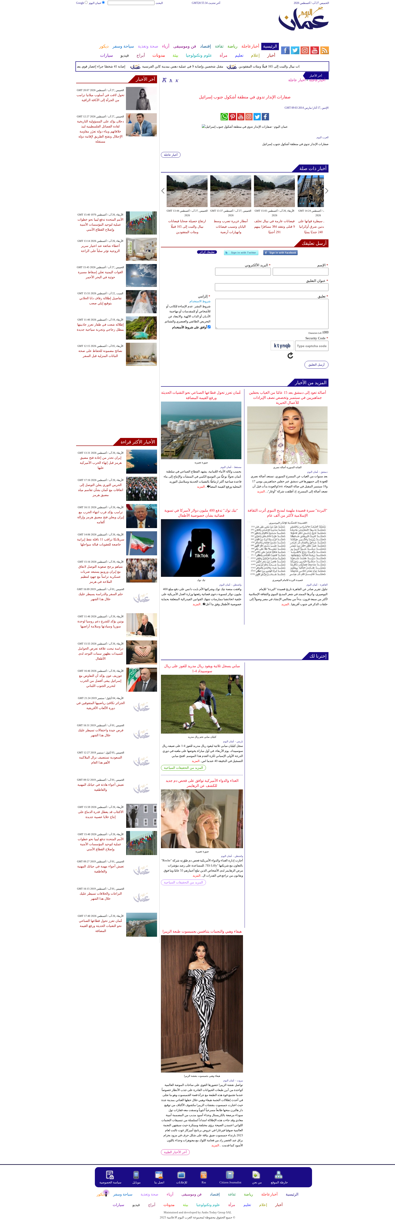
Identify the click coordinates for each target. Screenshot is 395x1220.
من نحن (257, 1182)
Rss (204, 1182)
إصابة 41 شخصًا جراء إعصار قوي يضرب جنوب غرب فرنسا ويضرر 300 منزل (91, 66)
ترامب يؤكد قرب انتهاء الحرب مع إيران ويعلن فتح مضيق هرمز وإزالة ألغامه (100, 517)
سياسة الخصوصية (110, 1182)
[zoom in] (164, 80)
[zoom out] (176, 80)
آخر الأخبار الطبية (175, 1152)
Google (80, 3)
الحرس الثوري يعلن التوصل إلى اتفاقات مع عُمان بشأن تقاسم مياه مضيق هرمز (100, 490)
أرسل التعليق (316, 364)
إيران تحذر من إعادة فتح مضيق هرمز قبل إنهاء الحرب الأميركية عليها (101, 463)
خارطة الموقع (279, 1182)
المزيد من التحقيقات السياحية (183, 767)
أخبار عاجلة (296, 80)
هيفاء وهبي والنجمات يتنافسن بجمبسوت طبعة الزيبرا (202, 931)
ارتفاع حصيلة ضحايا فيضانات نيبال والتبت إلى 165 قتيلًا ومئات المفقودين (303, 66)
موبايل (136, 1182)
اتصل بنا (159, 1182)
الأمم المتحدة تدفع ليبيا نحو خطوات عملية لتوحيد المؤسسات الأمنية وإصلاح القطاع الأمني (100, 224)
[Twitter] (241, 254)
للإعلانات (181, 1182)
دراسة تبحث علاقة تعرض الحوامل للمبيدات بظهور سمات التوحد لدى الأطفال (100, 653)
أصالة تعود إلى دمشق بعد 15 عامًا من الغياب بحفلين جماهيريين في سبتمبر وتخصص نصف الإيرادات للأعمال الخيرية (287, 398)
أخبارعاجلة (317, 80)
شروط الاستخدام (200, 301)
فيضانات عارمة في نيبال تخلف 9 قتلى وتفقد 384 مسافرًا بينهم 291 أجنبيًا (274, 226)
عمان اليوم (95, 3)
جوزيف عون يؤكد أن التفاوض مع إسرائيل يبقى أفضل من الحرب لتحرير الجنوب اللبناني (100, 681)
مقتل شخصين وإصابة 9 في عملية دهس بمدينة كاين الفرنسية (199, 66)
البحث (159, 3)
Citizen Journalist (230, 1182)
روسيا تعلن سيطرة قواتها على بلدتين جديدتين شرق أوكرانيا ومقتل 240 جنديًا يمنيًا (318, 226)
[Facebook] (280, 254)
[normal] (170, 80)
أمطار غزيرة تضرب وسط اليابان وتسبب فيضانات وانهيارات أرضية (231, 226)
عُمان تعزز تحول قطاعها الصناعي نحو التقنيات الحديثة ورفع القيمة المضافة (100, 926)
